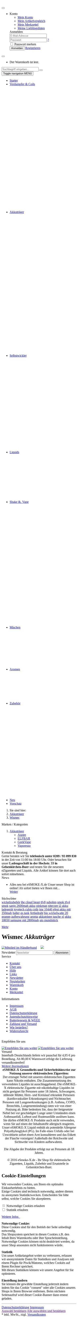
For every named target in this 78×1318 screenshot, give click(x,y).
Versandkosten (36, 1314)
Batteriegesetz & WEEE (25, 1020)
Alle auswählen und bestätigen (46, 1311)
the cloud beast (30, 902)
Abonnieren (61, 952)
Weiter (14, 891)
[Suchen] (41, 70)
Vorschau (15, 803)
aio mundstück (49, 920)
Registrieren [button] (32, 48)
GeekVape (24, 842)
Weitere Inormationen (15, 1066)
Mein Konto (25, 17)
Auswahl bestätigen (14, 1311)
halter (16, 913)
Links (13, 974)
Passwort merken (25, 44)
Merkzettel (16, 992)
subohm (51, 902)
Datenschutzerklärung (23, 1013)
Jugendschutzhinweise (24, 1016)
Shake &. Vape (19, 502)
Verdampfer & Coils (22, 84)
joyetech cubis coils (26, 909)
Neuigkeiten (17, 981)
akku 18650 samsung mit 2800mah (36, 918)
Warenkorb (17, 985)
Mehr (5, 927)
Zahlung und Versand (23, 1024)
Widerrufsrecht (19, 1031)
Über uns (15, 967)
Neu (12, 800)
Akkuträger (17, 212)
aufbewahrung (20, 916)
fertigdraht (36, 913)
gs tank (24, 913)
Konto (14, 988)
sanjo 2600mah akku (22, 905)
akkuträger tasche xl (51, 916)
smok (5, 905)
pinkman (41, 905)
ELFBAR (24, 838)
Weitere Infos (11, 1216)
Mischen (15, 627)
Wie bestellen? (19, 1027)
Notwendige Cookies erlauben (25, 1206)
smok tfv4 (63, 902)
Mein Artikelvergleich (31, 21)
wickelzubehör (11, 902)
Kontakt (15, 963)
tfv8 (43, 902)
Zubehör (15, 703)
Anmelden (17, 48)
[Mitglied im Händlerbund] (21, 947)
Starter (14, 80)
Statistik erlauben (17, 1210)
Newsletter (8, 952)
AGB (13, 1009)
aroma (34, 916)
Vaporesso (24, 845)
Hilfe (13, 970)
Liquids (14, 452)
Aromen (15, 669)
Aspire (22, 835)
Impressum (16, 1005)
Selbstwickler (18, 355)
